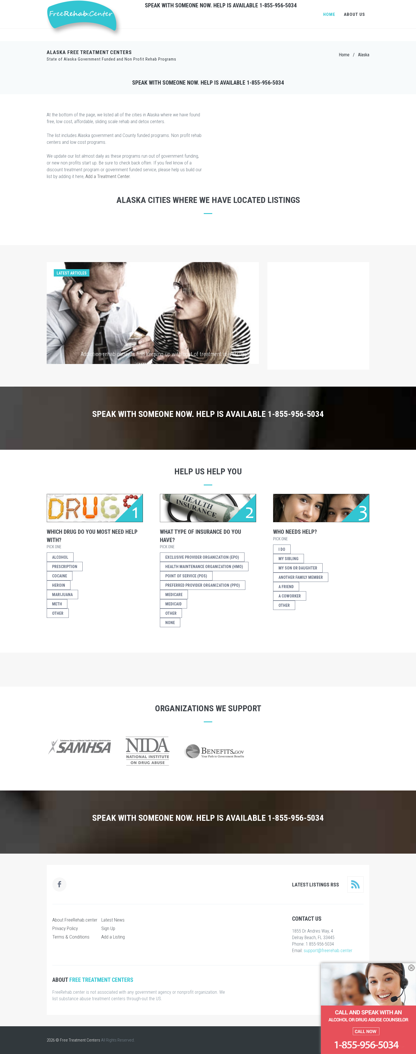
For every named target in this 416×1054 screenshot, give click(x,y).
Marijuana (62, 594)
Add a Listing (113, 937)
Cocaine (59, 576)
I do (281, 549)
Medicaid (173, 604)
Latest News (113, 920)
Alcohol (60, 557)
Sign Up (108, 928)
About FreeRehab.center (74, 920)
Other (57, 613)
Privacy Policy (65, 928)
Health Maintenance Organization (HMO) (204, 566)
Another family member (300, 577)
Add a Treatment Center (107, 176)
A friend (286, 586)
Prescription (64, 566)
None (170, 622)
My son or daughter (297, 568)
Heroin (58, 585)
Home (329, 14)
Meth (57, 604)
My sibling (288, 558)
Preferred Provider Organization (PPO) (202, 585)
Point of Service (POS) (186, 576)
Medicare (174, 594)
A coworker (289, 596)
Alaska (363, 54)
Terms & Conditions (70, 937)
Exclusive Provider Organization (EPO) (202, 557)
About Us (354, 14)
